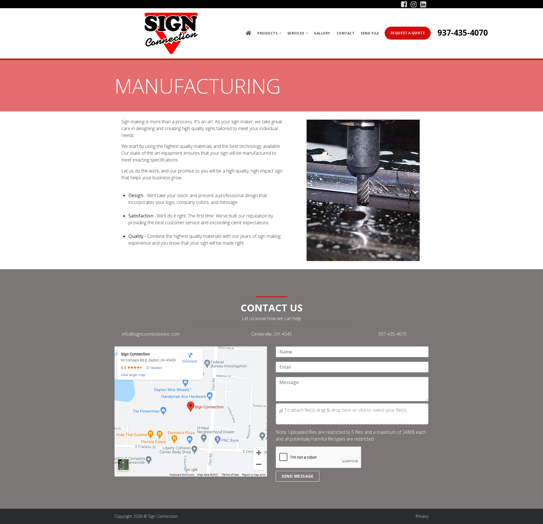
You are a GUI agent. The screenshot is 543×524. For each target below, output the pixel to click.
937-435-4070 (463, 32)
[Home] (171, 33)
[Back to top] (533, 514)
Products (268, 33)
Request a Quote (408, 33)
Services (296, 33)
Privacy (422, 516)
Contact (346, 33)
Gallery (322, 33)
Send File (370, 33)
